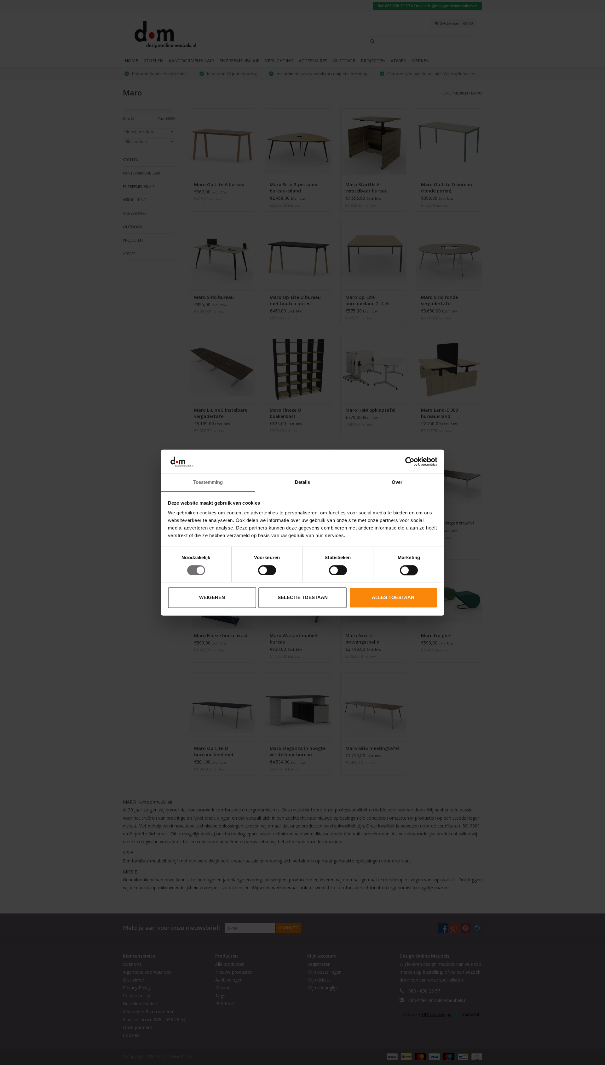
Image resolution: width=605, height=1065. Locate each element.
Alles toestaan (393, 597)
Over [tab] (397, 482)
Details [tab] (302, 482)
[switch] (267, 570)
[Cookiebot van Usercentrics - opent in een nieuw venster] (409, 461)
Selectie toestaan (303, 597)
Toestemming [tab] (208, 482)
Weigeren (212, 597)
